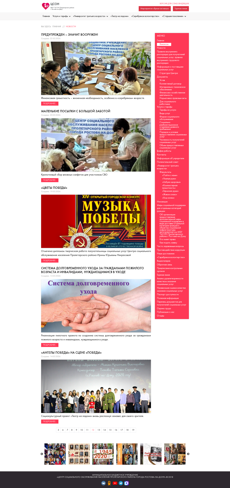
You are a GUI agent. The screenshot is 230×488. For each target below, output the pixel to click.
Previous (41, 454)
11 (87, 430)
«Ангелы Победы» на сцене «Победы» (71, 352)
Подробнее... (50, 104)
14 (104, 430)
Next (188, 454)
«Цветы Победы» (54, 188)
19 (133, 430)
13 (99, 430)
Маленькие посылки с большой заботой (75, 111)
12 (93, 430)
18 (127, 430)
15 (110, 430)
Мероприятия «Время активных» (154, 9)
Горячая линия (181, 9)
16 (116, 430)
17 (121, 430)
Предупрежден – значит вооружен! (69, 34)
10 (81, 430)
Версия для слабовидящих (174, 4)
